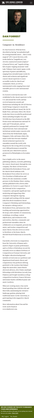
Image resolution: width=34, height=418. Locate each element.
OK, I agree (5, 416)
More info (15, 413)
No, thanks (13, 416)
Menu (31, 3)
